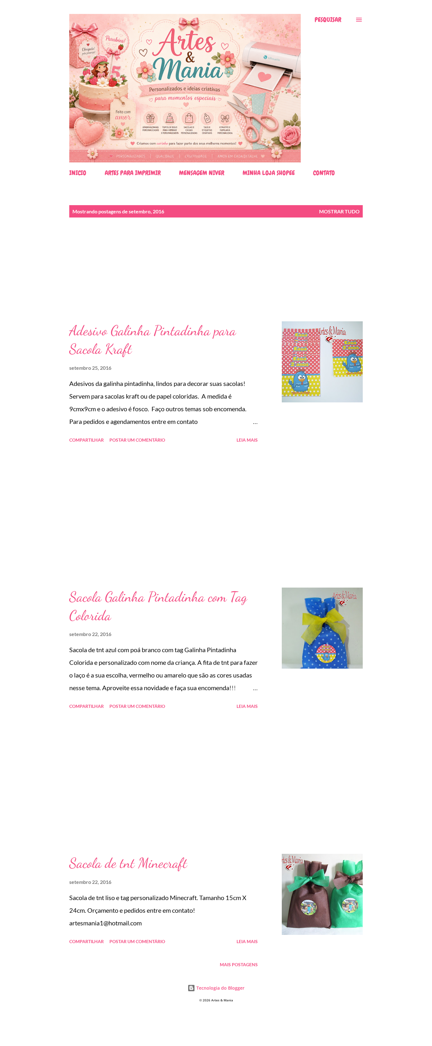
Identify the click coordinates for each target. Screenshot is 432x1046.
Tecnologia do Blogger (219, 988)
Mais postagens (239, 964)
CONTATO (324, 173)
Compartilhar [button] (86, 440)
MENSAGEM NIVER (201, 173)
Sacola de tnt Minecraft (128, 863)
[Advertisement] (216, 277)
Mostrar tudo (339, 211)
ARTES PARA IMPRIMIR (133, 173)
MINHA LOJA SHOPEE (269, 173)
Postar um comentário (137, 440)
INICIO (77, 173)
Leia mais (247, 440)
